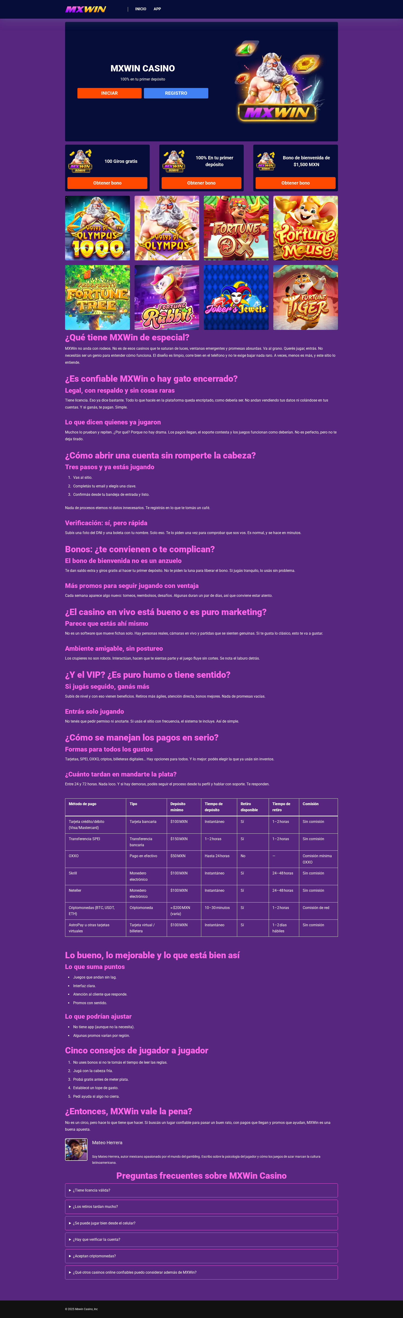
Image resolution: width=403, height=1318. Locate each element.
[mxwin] (85, 7)
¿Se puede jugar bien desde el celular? (104, 1223)
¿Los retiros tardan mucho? (95, 1206)
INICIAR (109, 93)
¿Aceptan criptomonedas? (94, 1256)
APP (157, 9)
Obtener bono (107, 183)
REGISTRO (176, 93)
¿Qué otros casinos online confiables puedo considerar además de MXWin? (135, 1272)
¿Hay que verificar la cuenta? (96, 1239)
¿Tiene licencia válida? (91, 1190)
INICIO (140, 9)
